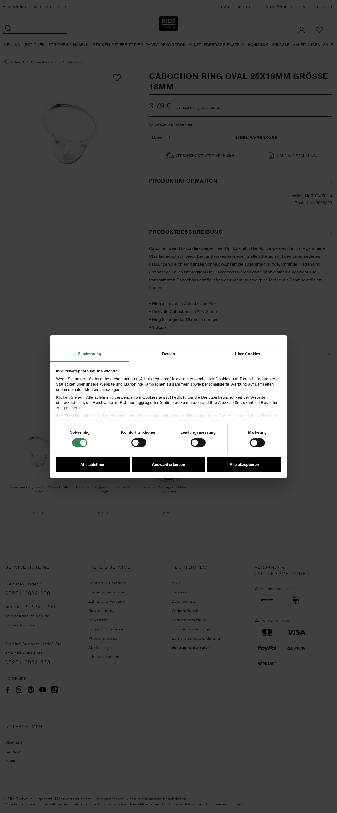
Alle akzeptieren (244, 464)
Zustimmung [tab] (89, 353)
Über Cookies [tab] (247, 353)
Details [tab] (168, 353)
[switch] (138, 442)
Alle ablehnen (92, 464)
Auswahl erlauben (168, 464)
